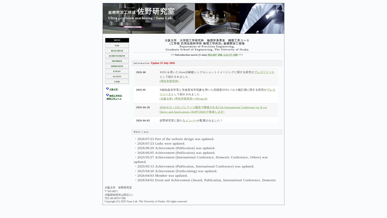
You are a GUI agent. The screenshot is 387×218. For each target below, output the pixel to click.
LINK (117, 82)
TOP (117, 46)
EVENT (117, 71)
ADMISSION (117, 66)
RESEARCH (117, 51)
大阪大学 (113, 89)
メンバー (191, 120)
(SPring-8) (200, 98)
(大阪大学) (166, 98)
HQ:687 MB (215, 54)
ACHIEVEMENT (117, 56)
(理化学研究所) (169, 81)
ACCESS (117, 76)
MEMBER (117, 61)
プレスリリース (264, 72)
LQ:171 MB (231, 54)
